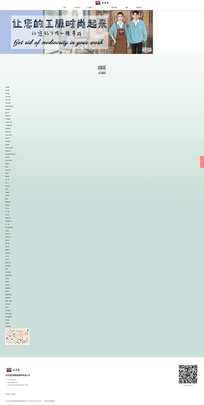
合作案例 (102, 6)
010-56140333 (11, 379)
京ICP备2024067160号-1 (35, 401)
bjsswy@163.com (12, 382)
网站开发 (46, 401)
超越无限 (13, 394)
